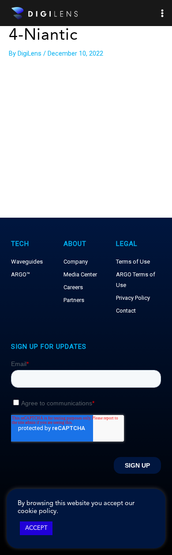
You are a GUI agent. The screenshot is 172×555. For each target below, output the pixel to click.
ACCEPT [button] (36, 528)
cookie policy (37, 511)
